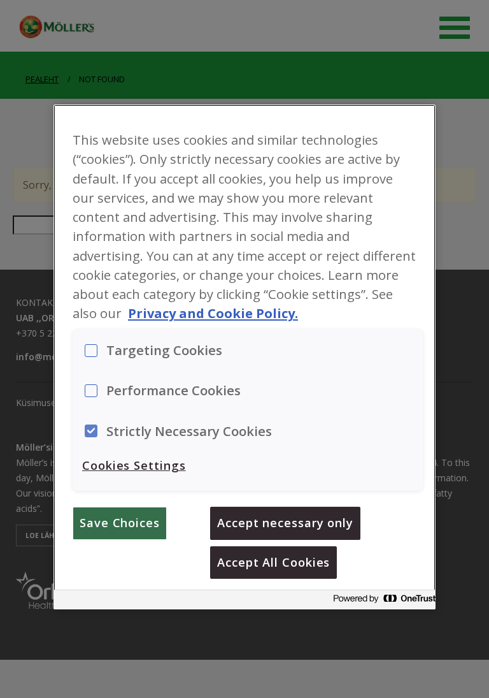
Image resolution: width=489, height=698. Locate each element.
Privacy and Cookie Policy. (213, 313)
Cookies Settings (134, 465)
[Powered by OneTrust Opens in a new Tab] (380, 601)
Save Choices (120, 522)
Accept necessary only (285, 522)
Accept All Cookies (273, 562)
